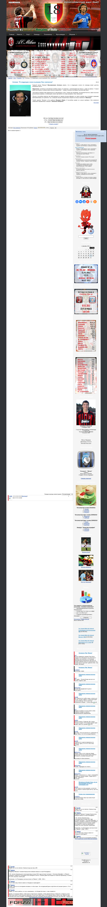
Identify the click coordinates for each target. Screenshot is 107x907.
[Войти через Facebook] (84, 201)
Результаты (77, 619)
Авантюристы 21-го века (84, 642)
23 (88, 255)
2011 (14, 78)
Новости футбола (80, 168)
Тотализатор (48, 34)
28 (83, 257)
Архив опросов (85, 619)
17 (90, 253)
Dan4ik (76, 697)
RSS (97, 29)
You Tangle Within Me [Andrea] (86, 628)
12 (78, 253)
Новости (19, 34)
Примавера (78, 158)
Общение (72, 34)
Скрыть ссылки (53, 124)
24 (23, 78)
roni (75, 655)
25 (93, 255)
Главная (93, 29)
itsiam (86, 522)
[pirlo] (12, 497)
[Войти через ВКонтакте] (80, 201)
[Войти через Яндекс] (87, 201)
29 (86, 257)
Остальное (78, 176)
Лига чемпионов (16, 127)
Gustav (35, 127)
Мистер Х (80, 637)
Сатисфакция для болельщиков (86, 630)
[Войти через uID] (77, 201)
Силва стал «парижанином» (87, 794)
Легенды (77, 163)
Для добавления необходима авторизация (86, 838)
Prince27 (86, 512)
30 (88, 257)
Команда (36, 34)
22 (86, 255)
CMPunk (86, 517)
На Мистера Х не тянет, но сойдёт (85, 611)
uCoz (43, 902)
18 (93, 253)
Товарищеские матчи (81, 172)
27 (81, 257)
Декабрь (19, 78)
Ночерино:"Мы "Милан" (85, 653)
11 (93, 251)
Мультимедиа (60, 34)
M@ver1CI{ (77, 752)
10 (90, 251)
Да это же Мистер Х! (81, 612)
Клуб (28, 34)
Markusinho (77, 687)
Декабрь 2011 (86, 246)
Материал (24, 496)
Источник (96, 102)
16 (88, 253)
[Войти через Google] (91, 201)
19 (78, 255)
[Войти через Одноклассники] (95, 201)
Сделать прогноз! (86, 478)
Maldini (76, 720)
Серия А (77, 143)
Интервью (78, 155)
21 (83, 255)
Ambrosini (87, 516)
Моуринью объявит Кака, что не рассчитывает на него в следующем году (88, 783)
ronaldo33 (77, 669)
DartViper (86, 525)
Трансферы (78, 151)
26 (78, 257)
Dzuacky (86, 510)
